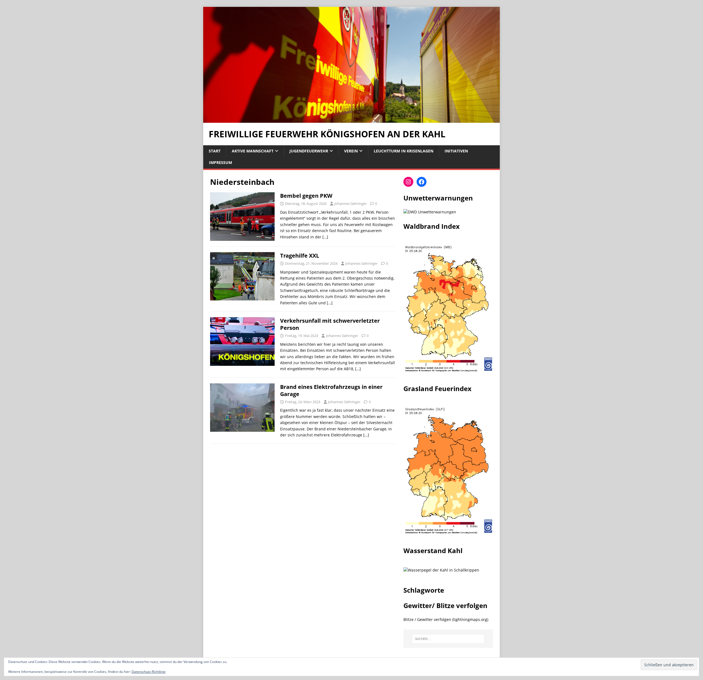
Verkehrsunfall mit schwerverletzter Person (330, 324)
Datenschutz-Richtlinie (149, 671)
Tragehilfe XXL (299, 255)
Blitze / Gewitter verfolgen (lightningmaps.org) (445, 619)
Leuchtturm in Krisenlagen (403, 151)
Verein (351, 151)
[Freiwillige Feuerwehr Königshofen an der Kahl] (351, 119)
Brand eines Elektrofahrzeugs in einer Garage (331, 390)
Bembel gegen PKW (306, 195)
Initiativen (456, 151)
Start (215, 151)
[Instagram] (408, 182)
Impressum (220, 162)
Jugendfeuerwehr (308, 151)
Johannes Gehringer (350, 203)
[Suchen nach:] (448, 638)
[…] (325, 236)
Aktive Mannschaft (253, 151)
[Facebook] (421, 182)
